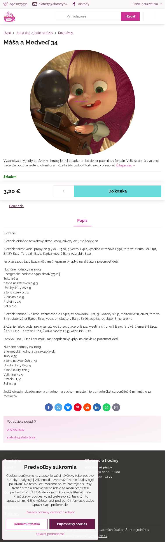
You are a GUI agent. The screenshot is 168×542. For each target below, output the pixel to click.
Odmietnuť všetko (27, 524)
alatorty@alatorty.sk (21, 437)
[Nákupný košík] (149, 16)
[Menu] (159, 16)
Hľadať (130, 16)
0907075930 (15, 429)
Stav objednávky (137, 529)
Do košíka (117, 191)
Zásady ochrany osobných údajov (99, 529)
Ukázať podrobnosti (50, 534)
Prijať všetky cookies (72, 524)
